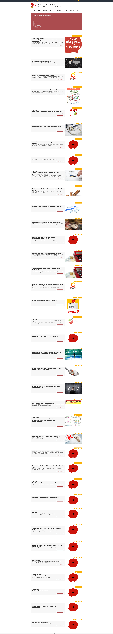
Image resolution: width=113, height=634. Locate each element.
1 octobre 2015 (78, 332)
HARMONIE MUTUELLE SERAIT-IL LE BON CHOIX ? (46, 436)
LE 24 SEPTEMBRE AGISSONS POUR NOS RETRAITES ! (47, 111)
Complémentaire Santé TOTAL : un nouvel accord (46, 126)
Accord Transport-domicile (40, 622)
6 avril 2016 (78, 250)
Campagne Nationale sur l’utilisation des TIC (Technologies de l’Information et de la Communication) (45, 420)
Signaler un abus (67, 633)
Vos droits (52, 10)
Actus (39, 10)
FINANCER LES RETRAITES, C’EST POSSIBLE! (45, 336)
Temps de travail (35, 27)
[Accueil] (34, 5)
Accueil (34, 10)
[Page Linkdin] (76, 0)
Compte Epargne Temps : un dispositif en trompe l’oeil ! (46, 529)
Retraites (35, 110)
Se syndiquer (59, 633)
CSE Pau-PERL (42, 38)
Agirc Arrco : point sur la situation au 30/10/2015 (46, 321)
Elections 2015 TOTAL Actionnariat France (44, 300)
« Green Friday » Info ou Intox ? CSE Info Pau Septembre (45, 40)
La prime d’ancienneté (39, 576)
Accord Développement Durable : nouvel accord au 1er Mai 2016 (47, 269)
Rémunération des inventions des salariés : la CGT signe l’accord (47, 546)
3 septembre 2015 (77, 348)
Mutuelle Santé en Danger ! (40, 590)
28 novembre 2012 (77, 619)
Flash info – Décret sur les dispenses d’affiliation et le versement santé (47, 285)
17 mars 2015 (78, 382)
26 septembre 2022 (77, 36)
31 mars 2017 (78, 218)
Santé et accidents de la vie (37, 26)
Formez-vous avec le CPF (39, 158)
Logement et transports (36, 21)
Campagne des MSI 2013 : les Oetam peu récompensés (44, 607)
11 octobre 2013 (77, 494)
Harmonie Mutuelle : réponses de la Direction (45, 451)
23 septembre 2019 (77, 107)
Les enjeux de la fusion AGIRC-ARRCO (43, 403)
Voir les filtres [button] (57, 31)
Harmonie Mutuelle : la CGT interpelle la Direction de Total (48, 466)
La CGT (65, 10)
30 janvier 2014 (78, 448)
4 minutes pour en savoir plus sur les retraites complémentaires (46, 387)
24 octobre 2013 (77, 479)
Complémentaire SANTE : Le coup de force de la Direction (46, 142)
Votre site (72, 10)
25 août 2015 (78, 365)
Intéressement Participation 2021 (42, 61)
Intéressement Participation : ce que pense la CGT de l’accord (48, 189)
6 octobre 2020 (77, 72)
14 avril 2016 (78, 234)
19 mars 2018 (78, 139)
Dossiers (59, 10)
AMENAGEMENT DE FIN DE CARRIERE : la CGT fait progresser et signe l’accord (46, 173)
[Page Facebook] (75, 0)
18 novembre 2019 (77, 87)
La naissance (36, 560)
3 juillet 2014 (78, 433)
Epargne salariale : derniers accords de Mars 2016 (47, 253)
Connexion (56, 633)
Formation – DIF (35, 20)
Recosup (34, 512)
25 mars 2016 (78, 265)
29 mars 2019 (78, 123)
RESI (34, 24)
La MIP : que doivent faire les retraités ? (44, 483)
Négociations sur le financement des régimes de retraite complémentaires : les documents (46, 353)
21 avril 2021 (78, 57)
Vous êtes (45, 10)
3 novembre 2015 (77, 297)
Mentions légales (63, 633)
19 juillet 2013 (78, 586)
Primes (34, 23)
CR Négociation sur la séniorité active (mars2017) (46, 222)
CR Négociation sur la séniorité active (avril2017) (46, 206)
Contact (78, 10)
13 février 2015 (78, 399)
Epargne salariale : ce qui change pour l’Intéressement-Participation (43, 238)
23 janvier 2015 (78, 415)
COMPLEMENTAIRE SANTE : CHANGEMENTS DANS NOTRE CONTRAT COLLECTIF (46, 369)
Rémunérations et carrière (37, 543)
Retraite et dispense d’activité (37, 25)
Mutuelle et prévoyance (36, 22)
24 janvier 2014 (78, 462)
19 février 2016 (78, 281)
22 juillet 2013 (78, 572)
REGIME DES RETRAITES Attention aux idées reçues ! (47, 90)
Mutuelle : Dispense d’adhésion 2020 (43, 75)
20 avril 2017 (78, 185)
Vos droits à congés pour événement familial (45, 497)
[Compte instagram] (78, 0)
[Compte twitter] (77, 0)
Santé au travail (36, 589)
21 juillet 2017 (78, 168)
